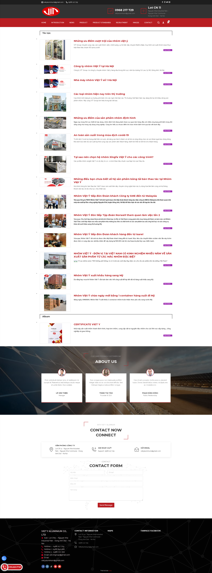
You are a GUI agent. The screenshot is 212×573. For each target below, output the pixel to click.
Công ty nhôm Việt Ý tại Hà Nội (94, 66)
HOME (43, 22)
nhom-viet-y (164, 29)
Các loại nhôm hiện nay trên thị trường (99, 94)
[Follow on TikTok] (51, 566)
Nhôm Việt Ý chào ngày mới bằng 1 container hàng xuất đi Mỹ (114, 295)
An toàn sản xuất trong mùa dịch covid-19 (101, 135)
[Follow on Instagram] (165, 2)
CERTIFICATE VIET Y (87, 324)
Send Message (106, 505)
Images (136, 22)
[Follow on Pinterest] (55, 566)
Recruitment (122, 22)
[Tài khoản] (163, 22)
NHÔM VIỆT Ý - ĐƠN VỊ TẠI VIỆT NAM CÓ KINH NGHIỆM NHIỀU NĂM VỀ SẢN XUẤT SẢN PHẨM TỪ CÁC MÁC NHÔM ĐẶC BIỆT (123, 255)
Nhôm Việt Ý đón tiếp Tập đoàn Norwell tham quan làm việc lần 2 (117, 215)
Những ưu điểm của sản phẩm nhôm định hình (105, 117)
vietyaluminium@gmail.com (88, 547)
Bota (110, 570)
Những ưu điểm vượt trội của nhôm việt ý (101, 40)
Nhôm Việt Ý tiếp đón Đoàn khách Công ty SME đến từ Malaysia (115, 195)
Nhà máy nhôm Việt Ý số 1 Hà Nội (95, 80)
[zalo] (4, 558)
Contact (148, 22)
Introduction (57, 22)
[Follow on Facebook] (162, 2)
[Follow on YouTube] (59, 566)
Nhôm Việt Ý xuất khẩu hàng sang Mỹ (98, 275)
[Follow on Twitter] (167, 2)
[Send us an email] (169, 2)
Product (84, 22)
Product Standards (102, 22)
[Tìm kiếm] (158, 22)
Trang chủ (153, 29)
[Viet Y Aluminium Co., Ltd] (56, 11)
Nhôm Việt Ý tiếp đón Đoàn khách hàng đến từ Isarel (108, 234)
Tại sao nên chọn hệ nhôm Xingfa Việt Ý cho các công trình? (114, 157)
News (71, 22)
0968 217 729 (83, 543)
